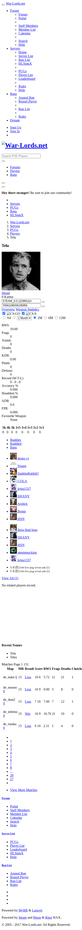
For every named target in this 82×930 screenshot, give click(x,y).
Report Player (28, 101)
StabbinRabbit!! (28, 473)
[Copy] (43, 302)
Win (27, 713)
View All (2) (10, 578)
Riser (48, 917)
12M (61, 318)
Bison (37, 917)
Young (21, 466)
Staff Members (28, 26)
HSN (21, 519)
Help (22, 44)
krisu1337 (24, 488)
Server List (26, 56)
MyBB (23, 910)
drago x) (23, 458)
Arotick (22, 504)
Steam (6, 293)
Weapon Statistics (27, 309)
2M (40, 318)
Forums (15, 167)
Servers (15, 48)
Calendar (24, 33)
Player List (26, 75)
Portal (22, 18)
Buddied (15, 443)
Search (23, 41)
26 (11, 775)
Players (15, 171)
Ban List (24, 60)
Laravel (37, 910)
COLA (22, 481)
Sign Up (15, 127)
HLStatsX (25, 63)
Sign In (15, 131)
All (9, 318)
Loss (28, 677)
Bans (13, 94)
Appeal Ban (26, 97)
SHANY (23, 496)
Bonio (21, 511)
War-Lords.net (15, 3)
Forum (14, 10)
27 (11, 779)
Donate (15, 120)
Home (23, 52)
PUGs (23, 71)
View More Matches (23, 790)
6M (51, 318)
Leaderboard (27, 78)
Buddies (15, 440)
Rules (22, 86)
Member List (27, 29)
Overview (8, 309)
